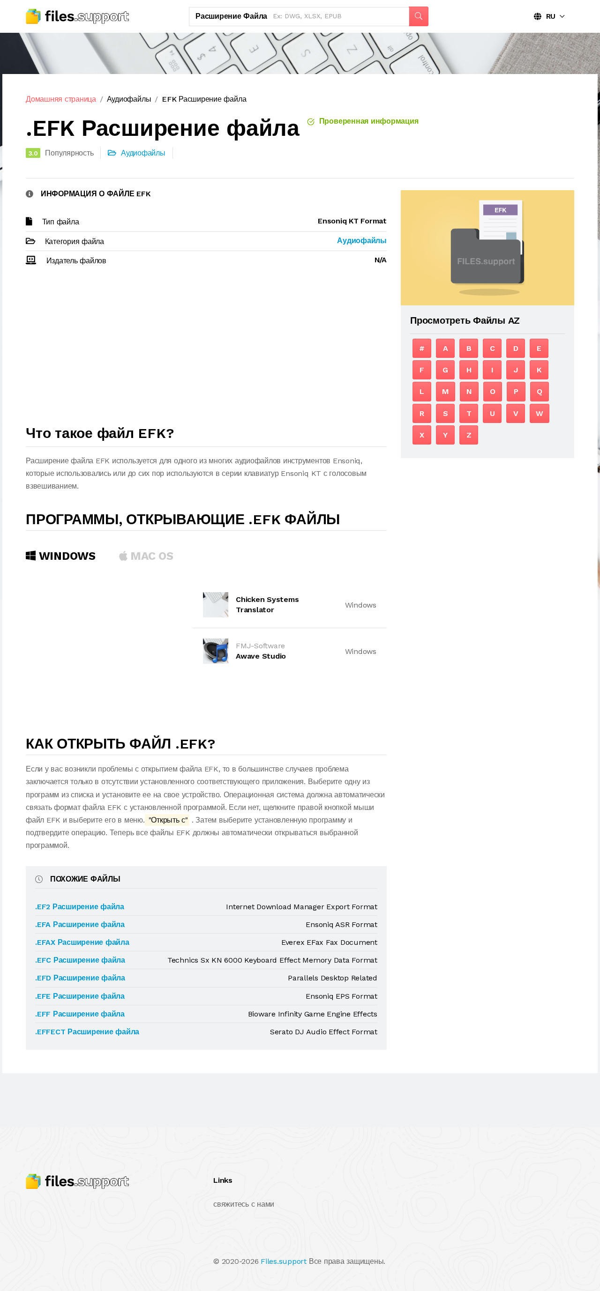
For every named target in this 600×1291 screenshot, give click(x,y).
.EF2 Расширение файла (79, 906)
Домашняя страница (61, 99)
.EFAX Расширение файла (82, 942)
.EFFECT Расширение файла (87, 1031)
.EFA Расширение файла (80, 924)
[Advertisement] (206, 349)
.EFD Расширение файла (80, 977)
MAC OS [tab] (150, 556)
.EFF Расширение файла (80, 1013)
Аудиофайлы (129, 99)
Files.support (284, 1261)
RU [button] (548, 16)
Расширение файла (231, 16)
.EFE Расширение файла (80, 996)
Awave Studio (261, 656)
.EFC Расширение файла (80, 960)
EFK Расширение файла (204, 99)
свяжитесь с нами (243, 1204)
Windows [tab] (66, 556)
